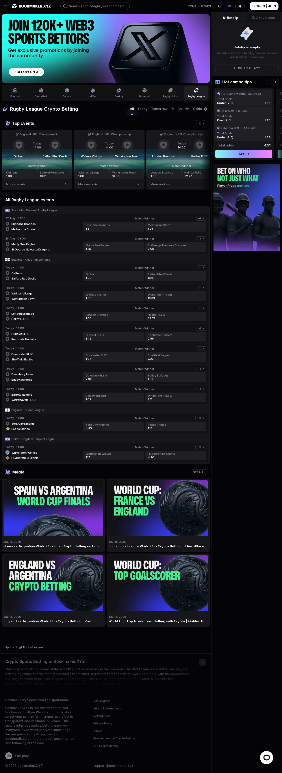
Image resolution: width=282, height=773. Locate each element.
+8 (202, 239)
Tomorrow (159, 109)
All (132, 109)
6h (187, 109)
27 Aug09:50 (15, 218)
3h (180, 109)
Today (142, 109)
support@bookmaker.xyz (113, 766)
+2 (202, 349)
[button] (26, 72)
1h (172, 109)
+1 (202, 268)
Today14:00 (14, 267)
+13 (201, 418)
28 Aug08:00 (15, 238)
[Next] (203, 123)
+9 (202, 219)
